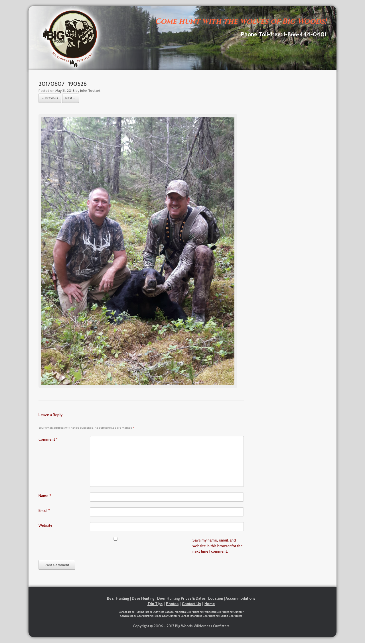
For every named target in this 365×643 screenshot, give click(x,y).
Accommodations (240, 598)
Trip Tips (155, 603)
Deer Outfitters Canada (160, 611)
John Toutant (90, 90)
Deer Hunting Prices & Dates (181, 598)
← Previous (50, 98)
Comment (48, 439)
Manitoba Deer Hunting (189, 611)
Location (215, 598)
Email (44, 510)
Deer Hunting (143, 598)
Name (44, 495)
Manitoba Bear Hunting (205, 615)
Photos (172, 604)
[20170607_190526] (137, 386)
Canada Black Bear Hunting (136, 615)
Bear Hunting (118, 598)
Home (209, 604)
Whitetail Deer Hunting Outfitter (224, 611)
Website (45, 525)
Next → (70, 98)
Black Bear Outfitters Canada (172, 615)
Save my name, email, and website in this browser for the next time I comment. (217, 546)
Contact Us (191, 604)
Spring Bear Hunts (231, 615)
